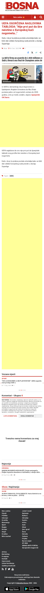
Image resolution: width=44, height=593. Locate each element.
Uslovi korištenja (8, 563)
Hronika (5, 520)
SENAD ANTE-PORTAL (30, 545)
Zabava (25, 536)
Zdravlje (25, 518)
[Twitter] (9, 569)
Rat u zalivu (6, 511)
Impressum (6, 561)
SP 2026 (25, 543)
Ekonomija (6, 522)
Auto (23, 525)
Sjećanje (25, 513)
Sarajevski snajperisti (30, 548)
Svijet (4, 532)
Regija (4, 527)
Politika (4, 515)
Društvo (5, 534)
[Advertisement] (22, 124)
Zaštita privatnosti (8, 566)
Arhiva (4, 552)
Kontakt (4, 559)
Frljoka (24, 538)
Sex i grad (25, 529)
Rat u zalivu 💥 (19, 17)
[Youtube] (12, 569)
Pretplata (5, 556)
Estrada (25, 534)
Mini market (6, 536)
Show (24, 527)
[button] (40, 58)
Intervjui (5, 518)
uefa (11, 176)
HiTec (24, 522)
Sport (4, 525)
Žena (24, 532)
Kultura (24, 515)
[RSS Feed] (3, 569)
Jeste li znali (27, 511)
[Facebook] (6, 569)
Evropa (4, 529)
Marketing (5, 554)
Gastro (24, 520)
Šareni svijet (26, 541)
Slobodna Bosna (22, 583)
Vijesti (4, 513)
